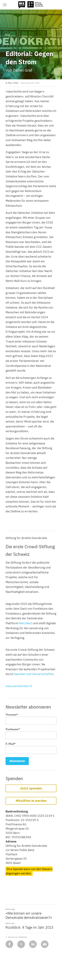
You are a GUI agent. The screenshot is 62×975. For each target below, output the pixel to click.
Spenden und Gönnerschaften (34, 674)
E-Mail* (11, 743)
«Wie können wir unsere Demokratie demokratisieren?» (29, 915)
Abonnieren (17, 761)
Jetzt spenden (31, 788)
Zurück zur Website (17, 937)
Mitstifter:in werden (31, 801)
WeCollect (25, 623)
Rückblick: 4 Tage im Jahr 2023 (29, 927)
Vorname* (12, 714)
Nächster (10, 923)
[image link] (31, 4)
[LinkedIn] (33, 944)
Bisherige (10, 909)
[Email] (44, 944)
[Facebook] (9, 944)
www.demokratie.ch (19, 686)
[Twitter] (21, 944)
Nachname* (13, 729)
